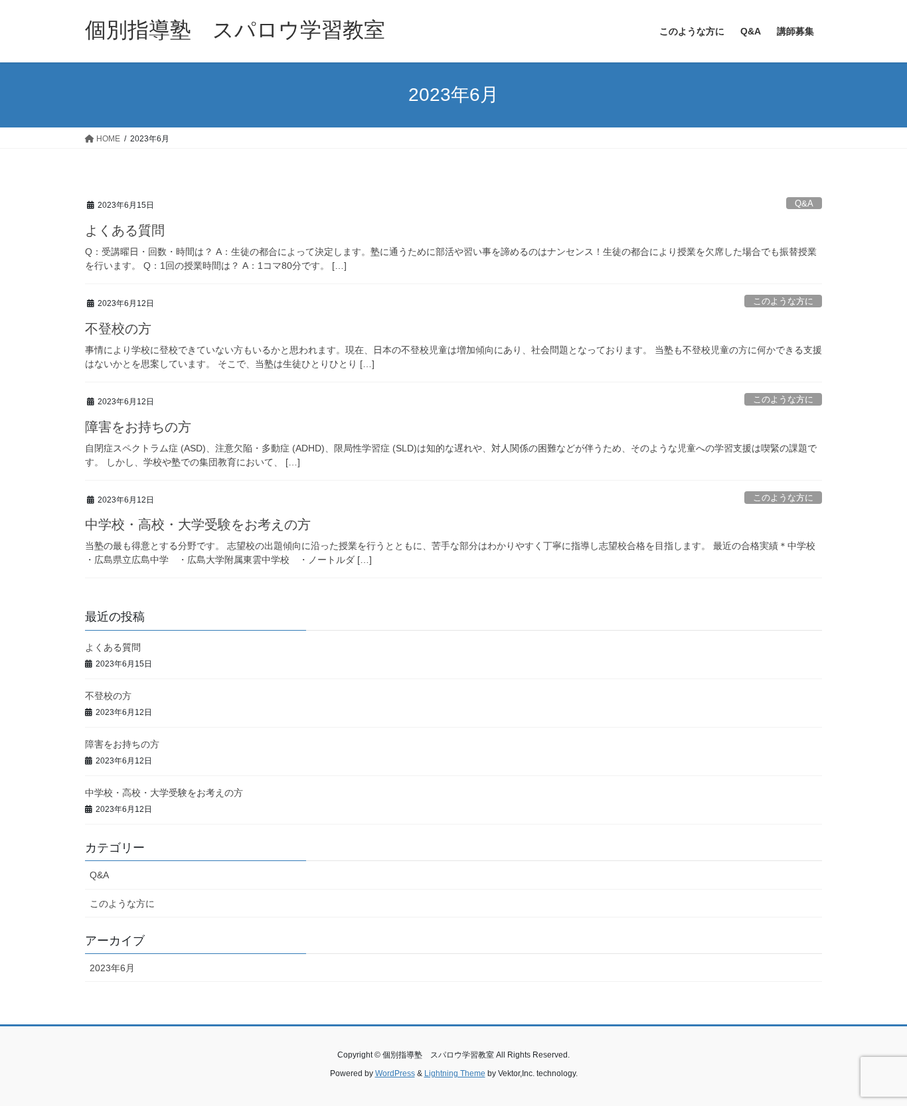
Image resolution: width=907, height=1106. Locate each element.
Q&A (804, 203)
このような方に (783, 301)
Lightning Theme (454, 1073)
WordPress (395, 1073)
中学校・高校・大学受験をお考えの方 (198, 524)
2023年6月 (112, 968)
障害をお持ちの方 (138, 427)
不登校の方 (118, 328)
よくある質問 (125, 230)
